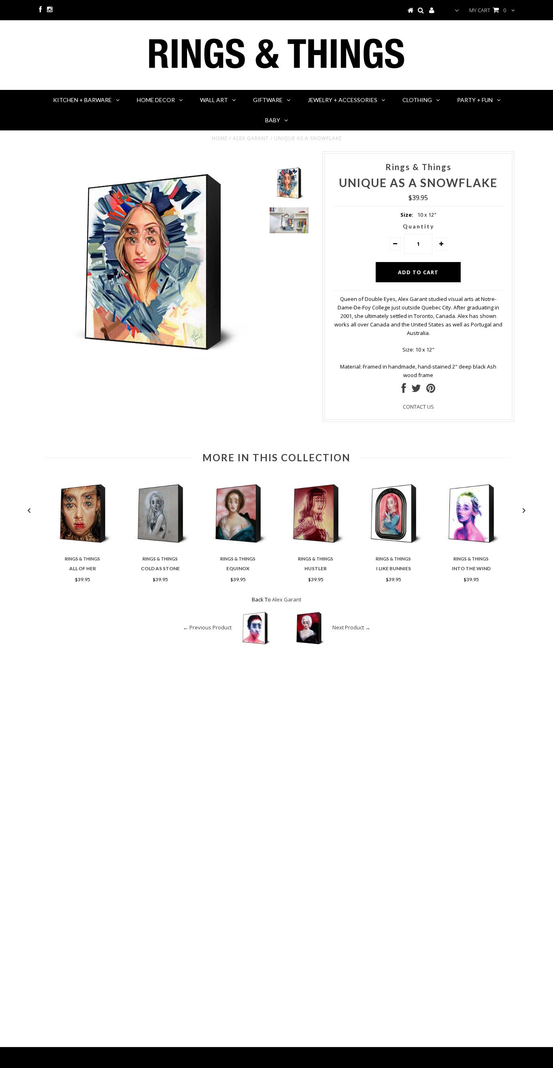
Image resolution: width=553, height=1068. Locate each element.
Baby (272, 120)
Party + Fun (475, 99)
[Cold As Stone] (160, 548)
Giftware (268, 99)
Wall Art (214, 99)
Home (220, 138)
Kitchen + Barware (82, 99)
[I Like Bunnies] (393, 548)
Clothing (417, 99)
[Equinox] (238, 548)
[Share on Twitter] (416, 390)
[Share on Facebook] (404, 390)
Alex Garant (251, 138)
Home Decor (156, 99)
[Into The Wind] (471, 548)
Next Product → (351, 627)
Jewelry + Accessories (342, 99)
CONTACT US (418, 406)
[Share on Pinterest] (430, 390)
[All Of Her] (82, 548)
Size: (406, 214)
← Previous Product (207, 627)
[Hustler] (316, 548)
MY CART (487, 10)
